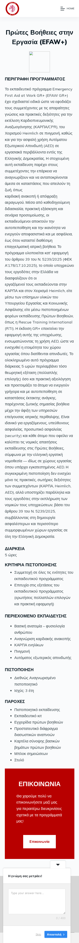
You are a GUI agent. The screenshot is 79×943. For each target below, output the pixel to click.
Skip (38, 934)
